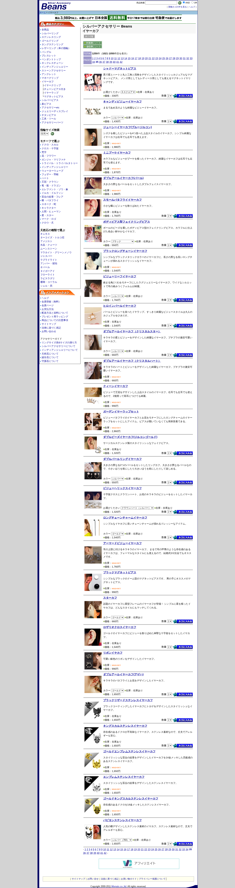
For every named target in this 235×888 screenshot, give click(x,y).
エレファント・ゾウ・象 (55, 189)
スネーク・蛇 (49, 204)
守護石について (50, 361)
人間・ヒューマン (51, 211)
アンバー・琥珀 (48, 263)
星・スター (48, 215)
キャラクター (49, 207)
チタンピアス (49, 115)
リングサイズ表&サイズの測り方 (59, 342)
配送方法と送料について (55, 312)
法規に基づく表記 (110, 879)
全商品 (45, 29)
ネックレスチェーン (52, 63)
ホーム (43, 12)
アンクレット (49, 74)
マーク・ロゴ (49, 218)
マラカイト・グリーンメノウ (56, 252)
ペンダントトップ (51, 59)
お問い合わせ (49, 331)
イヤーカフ (48, 81)
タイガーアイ (47, 271)
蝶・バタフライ (50, 200)
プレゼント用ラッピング (55, 316)
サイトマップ (49, 324)
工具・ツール (49, 118)
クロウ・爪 (48, 222)
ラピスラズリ (47, 278)
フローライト (47, 274)
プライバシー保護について (152, 879)
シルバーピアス (50, 100)
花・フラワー (49, 155)
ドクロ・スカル (50, 144)
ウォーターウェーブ (52, 170)
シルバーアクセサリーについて (58, 346)
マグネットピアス (53, 96)
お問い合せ (93, 879)
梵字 (44, 152)
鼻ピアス (46, 103)
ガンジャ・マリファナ (54, 159)
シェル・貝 (46, 285)
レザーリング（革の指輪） (56, 48)
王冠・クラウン (50, 181)
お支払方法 (48, 309)
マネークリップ (50, 78)
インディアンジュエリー (55, 66)
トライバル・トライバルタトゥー (60, 163)
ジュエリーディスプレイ (55, 111)
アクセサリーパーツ (52, 122)
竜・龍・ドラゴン (51, 185)
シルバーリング (50, 33)
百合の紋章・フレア (52, 196)
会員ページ (48, 305)
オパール (45, 267)
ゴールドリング (50, 40)
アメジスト (46, 241)
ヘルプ (45, 298)
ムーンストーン (48, 248)
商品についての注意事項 (55, 320)
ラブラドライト (48, 259)
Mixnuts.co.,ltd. (119, 886)
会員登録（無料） (51, 301)
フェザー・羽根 (50, 174)
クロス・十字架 (50, 148)
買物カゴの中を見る (177, 7)
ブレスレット (49, 55)
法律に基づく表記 (51, 327)
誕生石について (50, 357)
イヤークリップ (52, 85)
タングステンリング (52, 44)
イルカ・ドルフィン (52, 193)
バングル (46, 52)
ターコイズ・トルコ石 (52, 237)
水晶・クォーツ (48, 244)
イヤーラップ (51, 92)
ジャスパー (46, 256)
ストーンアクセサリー (54, 70)
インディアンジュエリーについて (60, 349)
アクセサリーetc (50, 107)
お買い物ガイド (129, 879)
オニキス (45, 233)
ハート (45, 178)
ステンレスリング (51, 37)
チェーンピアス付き (55, 89)
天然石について (50, 353)
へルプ (192, 7)
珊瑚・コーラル (48, 282)
